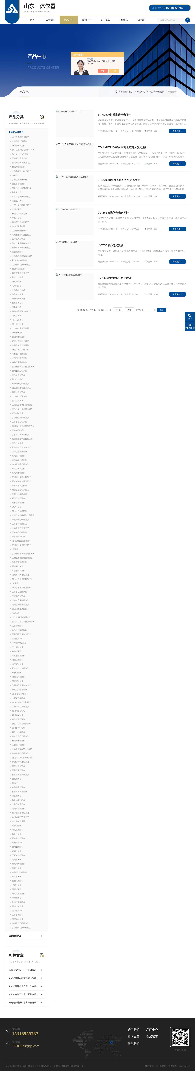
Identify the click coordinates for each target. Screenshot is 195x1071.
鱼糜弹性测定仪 (18, 239)
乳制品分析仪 (17, 201)
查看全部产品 (15, 936)
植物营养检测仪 (18, 741)
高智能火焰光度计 (19, 231)
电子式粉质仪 (17, 320)
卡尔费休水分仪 (18, 804)
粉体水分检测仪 (18, 498)
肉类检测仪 (16, 859)
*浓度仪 (15, 583)
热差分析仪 (16, 192)
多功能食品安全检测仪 (21, 927)
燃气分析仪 (16, 281)
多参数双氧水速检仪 (20, 435)
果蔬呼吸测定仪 (18, 766)
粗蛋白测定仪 (17, 303)
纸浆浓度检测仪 (18, 473)
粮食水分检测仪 (18, 732)
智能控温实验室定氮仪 (21, 311)
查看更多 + (177, 131)
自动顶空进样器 (18, 226)
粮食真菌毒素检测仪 (20, 775)
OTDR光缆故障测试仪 (21, 617)
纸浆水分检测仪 (18, 456)
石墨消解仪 (16, 286)
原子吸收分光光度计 (20, 154)
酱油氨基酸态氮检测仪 (21, 702)
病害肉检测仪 (17, 919)
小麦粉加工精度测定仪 (21, 205)
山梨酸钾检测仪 (18, 698)
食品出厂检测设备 (19, 630)
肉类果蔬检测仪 (18, 809)
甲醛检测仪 (16, 885)
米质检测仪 (16, 209)
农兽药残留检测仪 (19, 872)
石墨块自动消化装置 (20, 349)
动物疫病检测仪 (18, 902)
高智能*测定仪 (18, 430)
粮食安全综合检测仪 (20, 273)
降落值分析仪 (17, 294)
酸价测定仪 (16, 825)
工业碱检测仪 (17, 647)
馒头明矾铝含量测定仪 (21, 388)
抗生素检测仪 (17, 881)
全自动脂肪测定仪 (19, 396)
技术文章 (105, 19)
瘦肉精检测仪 (17, 843)
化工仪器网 (161, 1066)
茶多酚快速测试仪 (19, 592)
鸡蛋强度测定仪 (18, 392)
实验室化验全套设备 (20, 345)
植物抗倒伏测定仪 (19, 213)
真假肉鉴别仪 (17, 715)
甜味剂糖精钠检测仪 (20, 383)
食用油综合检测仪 (19, 371)
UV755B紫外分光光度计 (112, 245)
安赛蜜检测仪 (17, 626)
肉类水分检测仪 (18, 745)
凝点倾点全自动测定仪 (21, 163)
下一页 (118, 310)
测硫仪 (15, 175)
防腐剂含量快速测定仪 (21, 685)
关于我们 (50, 19)
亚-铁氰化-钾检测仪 (20, 694)
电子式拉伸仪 (17, 324)
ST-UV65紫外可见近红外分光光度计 (119, 179)
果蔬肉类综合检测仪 (20, 519)
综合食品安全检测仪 (20, 736)
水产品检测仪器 (18, 821)
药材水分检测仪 (18, 503)
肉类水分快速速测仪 (20, 605)
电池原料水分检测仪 (20, 464)
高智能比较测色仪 (19, 354)
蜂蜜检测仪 (16, 898)
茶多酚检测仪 (17, 915)
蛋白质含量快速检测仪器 (22, 439)
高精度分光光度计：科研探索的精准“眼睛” (26, 970)
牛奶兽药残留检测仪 (20, 753)
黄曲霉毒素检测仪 (19, 362)
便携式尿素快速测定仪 (21, 545)
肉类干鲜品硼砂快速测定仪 (23, 515)
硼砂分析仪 (16, 507)
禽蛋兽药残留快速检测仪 (22, 757)
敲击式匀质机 (17, 379)
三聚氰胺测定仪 (18, 596)
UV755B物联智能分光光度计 (114, 278)
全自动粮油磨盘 (18, 290)
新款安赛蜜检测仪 (19, 562)
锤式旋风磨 (16, 315)
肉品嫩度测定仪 (18, 375)
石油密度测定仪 (18, 145)
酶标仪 (15, 783)
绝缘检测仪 (16, 796)
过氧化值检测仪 (18, 893)
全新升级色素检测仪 (20, 528)
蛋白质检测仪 (17, 911)
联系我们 (141, 19)
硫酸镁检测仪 (17, 660)
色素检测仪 (16, 851)
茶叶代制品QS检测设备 (21, 188)
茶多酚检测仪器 (18, 537)
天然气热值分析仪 (19, 358)
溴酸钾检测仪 (17, 681)
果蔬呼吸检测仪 (18, 770)
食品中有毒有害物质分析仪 (23, 621)
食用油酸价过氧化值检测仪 (23, 367)
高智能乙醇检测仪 (19, 532)
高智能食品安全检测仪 (21, 265)
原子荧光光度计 (18, 299)
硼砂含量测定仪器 (19, 485)
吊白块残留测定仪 (19, 511)
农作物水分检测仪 (19, 460)
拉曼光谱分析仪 (18, 800)
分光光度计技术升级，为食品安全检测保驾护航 (26, 986)
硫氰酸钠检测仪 (18, 655)
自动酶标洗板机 (18, 728)
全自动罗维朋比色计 (20, 609)
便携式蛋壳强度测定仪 (21, 243)
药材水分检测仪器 (19, 494)
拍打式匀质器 (17, 277)
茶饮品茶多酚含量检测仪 (22, 558)
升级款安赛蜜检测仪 (20, 600)
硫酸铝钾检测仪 (18, 677)
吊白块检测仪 (17, 906)
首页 (32, 19)
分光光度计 (16, 613)
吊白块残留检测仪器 (20, 490)
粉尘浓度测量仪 (18, 337)
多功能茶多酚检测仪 (20, 417)
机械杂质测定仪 (18, 167)
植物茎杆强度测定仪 (20, 222)
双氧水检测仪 (17, 830)
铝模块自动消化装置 (20, 341)
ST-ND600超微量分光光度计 (114, 114)
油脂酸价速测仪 (18, 571)
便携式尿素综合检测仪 (21, 477)
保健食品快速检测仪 (20, 762)
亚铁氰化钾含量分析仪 (21, 481)
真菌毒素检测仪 (18, 787)
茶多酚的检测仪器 (19, 524)
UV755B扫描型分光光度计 (113, 212)
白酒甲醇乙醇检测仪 (20, 923)
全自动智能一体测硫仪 (21, 171)
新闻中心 (87, 19)
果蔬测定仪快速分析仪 (21, 634)
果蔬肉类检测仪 (18, 864)
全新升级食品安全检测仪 (22, 749)
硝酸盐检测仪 (17, 639)
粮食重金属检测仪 (19, 791)
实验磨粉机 (16, 307)
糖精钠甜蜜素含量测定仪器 (23, 426)
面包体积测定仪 (18, 269)
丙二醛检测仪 (17, 664)
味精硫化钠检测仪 (19, 689)
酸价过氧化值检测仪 (20, 813)
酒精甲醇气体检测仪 (20, 575)
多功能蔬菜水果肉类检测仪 (23, 553)
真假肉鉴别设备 (18, 711)
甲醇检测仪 (16, 889)
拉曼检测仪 (16, 834)
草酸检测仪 (16, 651)
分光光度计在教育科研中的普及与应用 (26, 978)
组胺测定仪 (16, 673)
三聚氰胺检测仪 (18, 855)
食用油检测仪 (17, 847)
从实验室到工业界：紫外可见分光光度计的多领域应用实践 (26, 994)
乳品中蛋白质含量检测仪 (22, 409)
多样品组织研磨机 (19, 179)
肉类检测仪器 (17, 443)
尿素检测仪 (16, 877)
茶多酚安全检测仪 (19, 422)
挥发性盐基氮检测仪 (20, 668)
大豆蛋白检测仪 (18, 184)
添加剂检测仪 (17, 413)
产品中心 (68, 19)
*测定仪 (15, 549)
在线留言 (123, 19)
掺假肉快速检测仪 (19, 260)
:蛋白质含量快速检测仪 (21, 541)
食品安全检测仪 (156, 91)
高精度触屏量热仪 (19, 158)
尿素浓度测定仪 (18, 469)
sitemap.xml (184, 1066)
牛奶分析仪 (16, 218)
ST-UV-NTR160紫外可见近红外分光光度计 (123, 147)
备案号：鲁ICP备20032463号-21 (69, 1066)
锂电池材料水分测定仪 (21, 447)
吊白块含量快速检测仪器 (22, 579)
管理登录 (172, 1066)
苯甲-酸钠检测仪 (19, 643)
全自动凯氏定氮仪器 (20, 328)
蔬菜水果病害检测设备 (21, 587)
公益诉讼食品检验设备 (21, 723)
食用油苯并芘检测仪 (20, 817)
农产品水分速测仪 (19, 451)
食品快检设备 (17, 401)
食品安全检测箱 (18, 719)
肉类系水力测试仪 (19, 141)
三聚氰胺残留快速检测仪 (22, 405)
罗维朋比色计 (17, 566)
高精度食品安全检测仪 (21, 235)
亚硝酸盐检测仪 (18, 838)
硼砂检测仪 (16, 868)
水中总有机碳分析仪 (20, 137)
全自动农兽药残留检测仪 (22, 256)
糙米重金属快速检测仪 (21, 247)
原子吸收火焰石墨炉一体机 (23, 150)
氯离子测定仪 (17, 333)
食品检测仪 (16, 779)
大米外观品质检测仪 (20, 707)
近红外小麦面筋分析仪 (21, 197)
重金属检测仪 (17, 252)
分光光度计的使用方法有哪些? (23, 1002)
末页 (129, 310)
